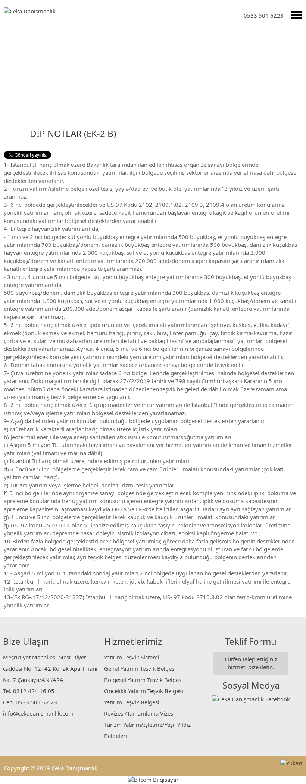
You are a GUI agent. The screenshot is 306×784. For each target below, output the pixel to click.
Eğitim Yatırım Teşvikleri (128, 86)
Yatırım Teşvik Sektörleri (60, 86)
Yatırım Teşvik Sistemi (131, 657)
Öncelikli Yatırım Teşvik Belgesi (143, 691)
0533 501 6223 (264, 15)
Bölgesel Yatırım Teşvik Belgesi (143, 679)
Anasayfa (12, 86)
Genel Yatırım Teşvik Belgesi (140, 668)
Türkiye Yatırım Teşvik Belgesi (202, 86)
